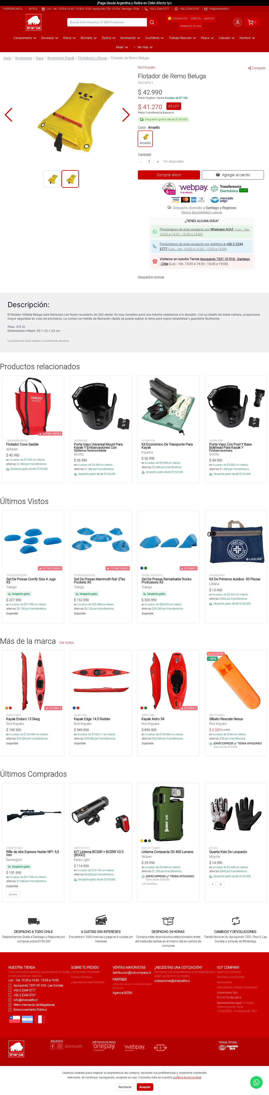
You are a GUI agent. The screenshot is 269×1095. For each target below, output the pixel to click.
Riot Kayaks (147, 67)
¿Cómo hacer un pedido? (85, 972)
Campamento (22, 38)
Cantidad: (145, 154)
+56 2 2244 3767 (189, 8)
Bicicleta (86, 38)
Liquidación (180, 18)
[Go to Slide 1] (51, 179)
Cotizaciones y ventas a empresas (237, 987)
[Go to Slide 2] (70, 179)
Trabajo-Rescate (180, 38)
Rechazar (125, 1087)
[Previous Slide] (8, 115)
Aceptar (145, 1087)
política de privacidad (187, 1077)
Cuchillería (152, 38)
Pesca (205, 38)
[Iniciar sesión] (237, 22)
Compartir (259, 68)
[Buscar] (152, 22)
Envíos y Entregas (81, 977)
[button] (67, 114)
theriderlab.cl (13, 8)
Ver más (142, 47)
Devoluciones (224, 982)
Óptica (106, 38)
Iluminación (128, 38)
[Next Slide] (126, 115)
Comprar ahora (169, 174)
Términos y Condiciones (230, 977)
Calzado (224, 38)
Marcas (209, 18)
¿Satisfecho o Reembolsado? (87, 982)
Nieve (67, 38)
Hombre (245, 38)
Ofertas (196, 18)
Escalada (47, 38)
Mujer (120, 47)
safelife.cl (35, 8)
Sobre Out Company (229, 972)
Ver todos (66, 642)
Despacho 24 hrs (190, 26)
